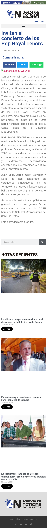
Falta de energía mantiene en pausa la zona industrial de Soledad (21, 398)
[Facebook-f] (16, 524)
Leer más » (7, 329)
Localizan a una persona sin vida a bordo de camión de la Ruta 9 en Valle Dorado (22, 320)
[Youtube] (26, 524)
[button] (23, 26)
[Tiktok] (31, 524)
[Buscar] (42, 242)
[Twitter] (21, 524)
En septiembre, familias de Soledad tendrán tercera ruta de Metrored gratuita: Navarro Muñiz (23, 476)
